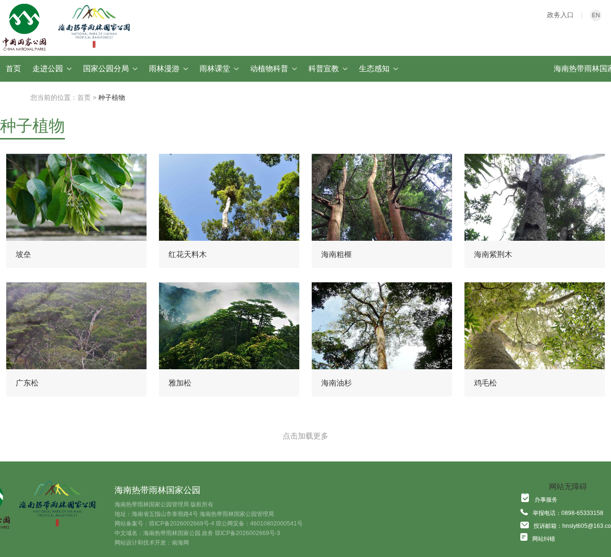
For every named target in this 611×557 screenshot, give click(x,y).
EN (596, 15)
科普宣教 (323, 68)
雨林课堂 (215, 68)
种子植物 (111, 97)
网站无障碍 (568, 486)
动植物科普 (269, 68)
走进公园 (47, 68)
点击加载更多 (305, 436)
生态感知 (374, 68)
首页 (13, 68)
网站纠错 (543, 539)
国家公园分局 (106, 68)
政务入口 (560, 15)
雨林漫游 (164, 68)
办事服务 (546, 499)
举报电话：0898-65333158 (568, 513)
